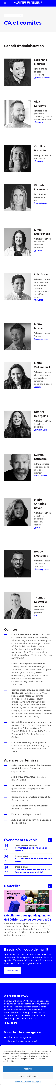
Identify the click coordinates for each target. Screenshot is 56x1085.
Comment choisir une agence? (22, 1041)
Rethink (39, 123)
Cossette (37, 387)
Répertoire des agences (19, 1037)
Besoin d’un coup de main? (26, 949)
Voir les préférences (28, 1076)
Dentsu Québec (42, 430)
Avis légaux (36, 1082)
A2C (35, 616)
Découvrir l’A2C (10, 15)
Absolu (39, 251)
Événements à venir (20, 840)
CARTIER (39, 300)
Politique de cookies (23, 1082)
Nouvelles (12, 886)
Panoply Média (42, 570)
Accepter (28, 1068)
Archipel (39, 162)
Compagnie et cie (41, 339)
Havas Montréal (43, 78)
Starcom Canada (40, 203)
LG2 (38, 528)
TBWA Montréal (40, 476)
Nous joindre (12, 971)
